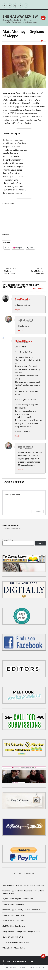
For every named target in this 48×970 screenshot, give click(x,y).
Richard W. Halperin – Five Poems (15, 942)
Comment (37, 511)
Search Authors (8, 540)
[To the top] (43, 956)
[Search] (26, 5)
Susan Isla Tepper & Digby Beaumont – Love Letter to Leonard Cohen (23, 892)
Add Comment (38, 289)
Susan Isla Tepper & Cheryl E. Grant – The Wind (21, 909)
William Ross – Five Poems (13, 904)
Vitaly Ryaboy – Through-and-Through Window (21, 931)
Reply (17, 309)
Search (40, 543)
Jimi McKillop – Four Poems (13, 926)
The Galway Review (20, 16)
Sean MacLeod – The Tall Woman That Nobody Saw (23, 885)
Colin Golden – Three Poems (13, 915)
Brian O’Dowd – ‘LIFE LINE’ (13, 920)
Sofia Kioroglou (22, 299)
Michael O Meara (23, 341)
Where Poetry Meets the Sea (13, 948)
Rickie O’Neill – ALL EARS (12, 937)
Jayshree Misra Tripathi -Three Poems (17, 899)
